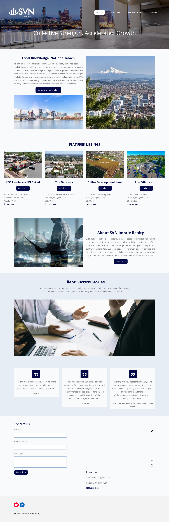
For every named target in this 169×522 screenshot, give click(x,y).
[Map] (120, 448)
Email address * (20, 441)
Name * (17, 429)
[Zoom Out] (152, 464)
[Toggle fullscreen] (152, 431)
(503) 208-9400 (92, 488)
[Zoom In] (152, 460)
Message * (18, 453)
